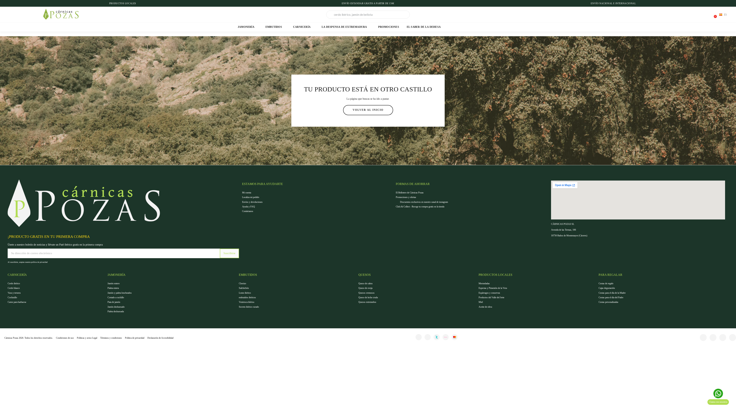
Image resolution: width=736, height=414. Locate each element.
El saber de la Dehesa (424, 26)
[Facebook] (703, 337)
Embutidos (273, 26)
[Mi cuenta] (700, 14)
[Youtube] (732, 337)
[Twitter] (722, 337)
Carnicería (301, 26)
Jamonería (246, 26)
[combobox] (368, 14)
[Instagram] (428, 337)
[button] (714, 14)
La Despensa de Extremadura (344, 26)
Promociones (388, 26)
